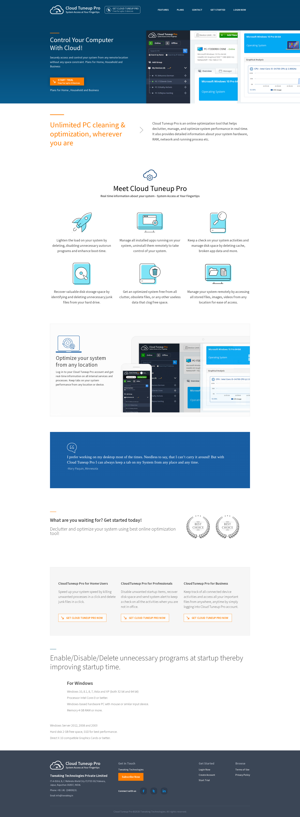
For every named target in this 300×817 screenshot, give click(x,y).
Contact (197, 9)
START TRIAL (69, 81)
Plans (180, 9)
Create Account (207, 774)
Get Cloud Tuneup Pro (126, 10)
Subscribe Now (131, 777)
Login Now (239, 9)
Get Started (217, 9)
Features (163, 9)
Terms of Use (242, 769)
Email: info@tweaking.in (61, 795)
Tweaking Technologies (131, 769)
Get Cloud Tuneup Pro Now (84, 618)
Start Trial (204, 780)
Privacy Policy (242, 774)
